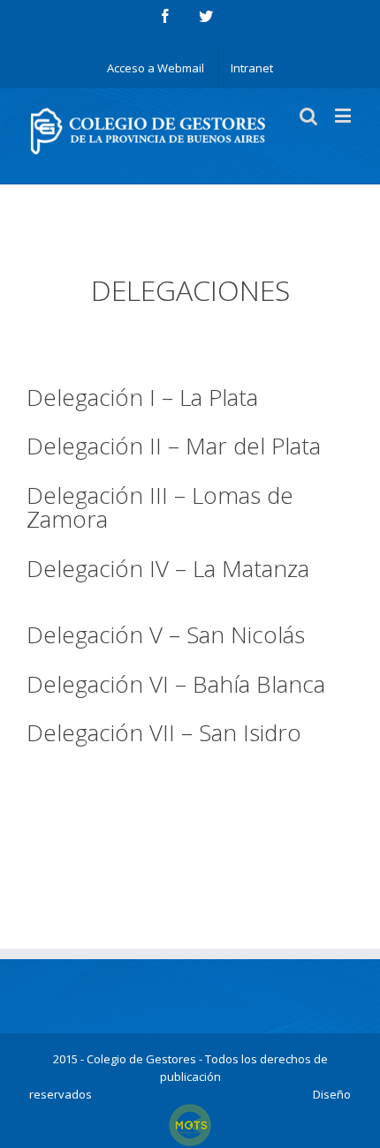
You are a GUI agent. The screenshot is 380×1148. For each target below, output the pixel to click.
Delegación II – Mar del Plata (174, 445)
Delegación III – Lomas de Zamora (160, 507)
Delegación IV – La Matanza (168, 568)
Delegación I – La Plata (142, 397)
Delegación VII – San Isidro (164, 732)
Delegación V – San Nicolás (166, 634)
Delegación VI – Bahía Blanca (176, 684)
